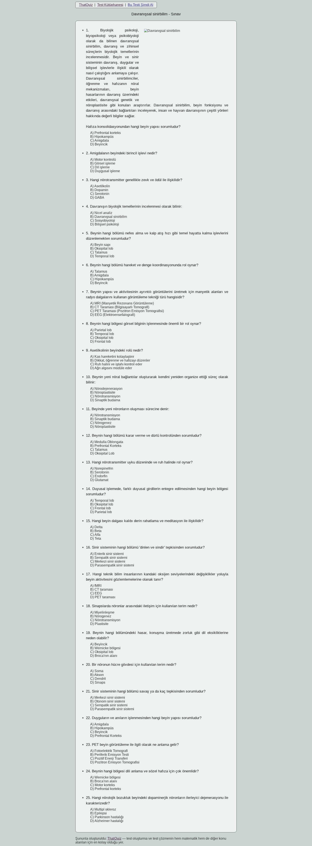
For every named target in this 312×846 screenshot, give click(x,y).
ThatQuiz (86, 5)
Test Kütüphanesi (110, 5)
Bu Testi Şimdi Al (140, 5)
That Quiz (114, 838)
